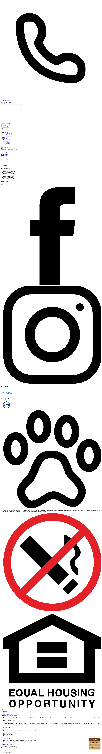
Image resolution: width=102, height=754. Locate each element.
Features (5, 137)
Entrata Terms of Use (8, 744)
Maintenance (9, 143)
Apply (4, 144)
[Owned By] (6, 395)
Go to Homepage (4, 154)
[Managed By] (6, 408)
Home (4, 131)
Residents (5, 141)
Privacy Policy (6, 712)
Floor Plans (5, 132)
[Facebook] (52, 284)
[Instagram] (52, 383)
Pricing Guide (9, 134)
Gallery (5, 138)
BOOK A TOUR (4, 147)
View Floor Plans (10, 133)
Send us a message (7, 738)
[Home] (9, 122)
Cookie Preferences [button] (7, 714)
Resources (8, 136)
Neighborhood (6, 139)
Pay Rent (8, 142)
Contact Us (3, 752)
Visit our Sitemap (4, 155)
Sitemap (5, 711)
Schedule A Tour (10, 752)
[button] (52, 507)
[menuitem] (52, 131)
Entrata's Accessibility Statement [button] (10, 715)
